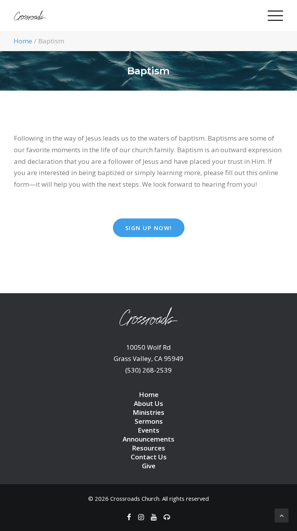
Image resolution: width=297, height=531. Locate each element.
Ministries (148, 412)
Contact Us (149, 456)
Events (148, 430)
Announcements (148, 439)
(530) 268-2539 (148, 370)
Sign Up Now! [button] (148, 228)
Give (148, 465)
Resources (148, 447)
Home (23, 40)
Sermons (149, 421)
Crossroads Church (134, 498)
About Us (148, 403)
